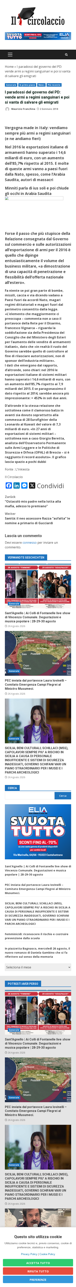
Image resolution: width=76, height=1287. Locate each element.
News (41, 85)
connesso (30, 542)
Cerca (12, 788)
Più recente (54, 85)
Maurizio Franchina (23, 109)
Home (9, 66)
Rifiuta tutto (38, 1271)
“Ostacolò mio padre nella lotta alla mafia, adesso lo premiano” (33, 501)
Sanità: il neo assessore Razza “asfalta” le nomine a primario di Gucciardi (37, 518)
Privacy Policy (29, 1254)
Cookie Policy (47, 1254)
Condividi (50, 486)
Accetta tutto (38, 1263)
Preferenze (38, 1280)
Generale (11, 85)
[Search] (66, 54)
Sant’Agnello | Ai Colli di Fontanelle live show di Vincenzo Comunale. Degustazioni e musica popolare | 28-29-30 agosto (38, 586)
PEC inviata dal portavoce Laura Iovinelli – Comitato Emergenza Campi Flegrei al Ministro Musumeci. (38, 653)
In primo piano (27, 85)
